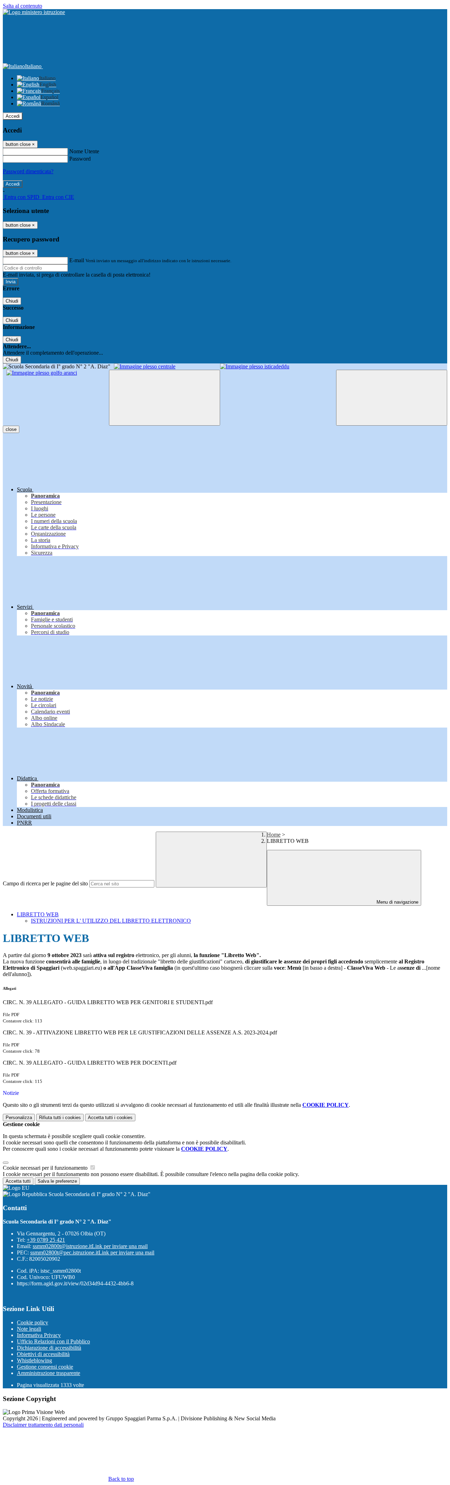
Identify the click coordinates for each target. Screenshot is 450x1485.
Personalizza (19, 1117)
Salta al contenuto (22, 6)
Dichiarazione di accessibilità (49, 1348)
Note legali (29, 1329)
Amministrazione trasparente (48, 1373)
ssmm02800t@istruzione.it (90, 1246)
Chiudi (12, 301)
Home (274, 835)
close (11, 429)
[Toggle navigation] (164, 398)
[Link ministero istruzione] (34, 12)
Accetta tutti (110, 1117)
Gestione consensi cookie (45, 1367)
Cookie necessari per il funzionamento (46, 1168)
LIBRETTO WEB (38, 914)
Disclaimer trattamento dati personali (43, 1425)
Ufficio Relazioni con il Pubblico (53, 1341)
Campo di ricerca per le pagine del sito (45, 883)
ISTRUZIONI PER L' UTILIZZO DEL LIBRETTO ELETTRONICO (111, 921)
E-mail (76, 260)
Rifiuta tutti (60, 1117)
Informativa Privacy (39, 1335)
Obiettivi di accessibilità (43, 1354)
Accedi (13, 116)
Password (80, 159)
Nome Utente (84, 151)
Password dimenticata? (28, 171)
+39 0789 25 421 (46, 1240)
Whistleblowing (34, 1360)
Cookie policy (32, 1322)
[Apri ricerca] (391, 398)
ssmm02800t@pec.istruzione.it (92, 1252)
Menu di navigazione (396, 902)
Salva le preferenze (57, 1181)
